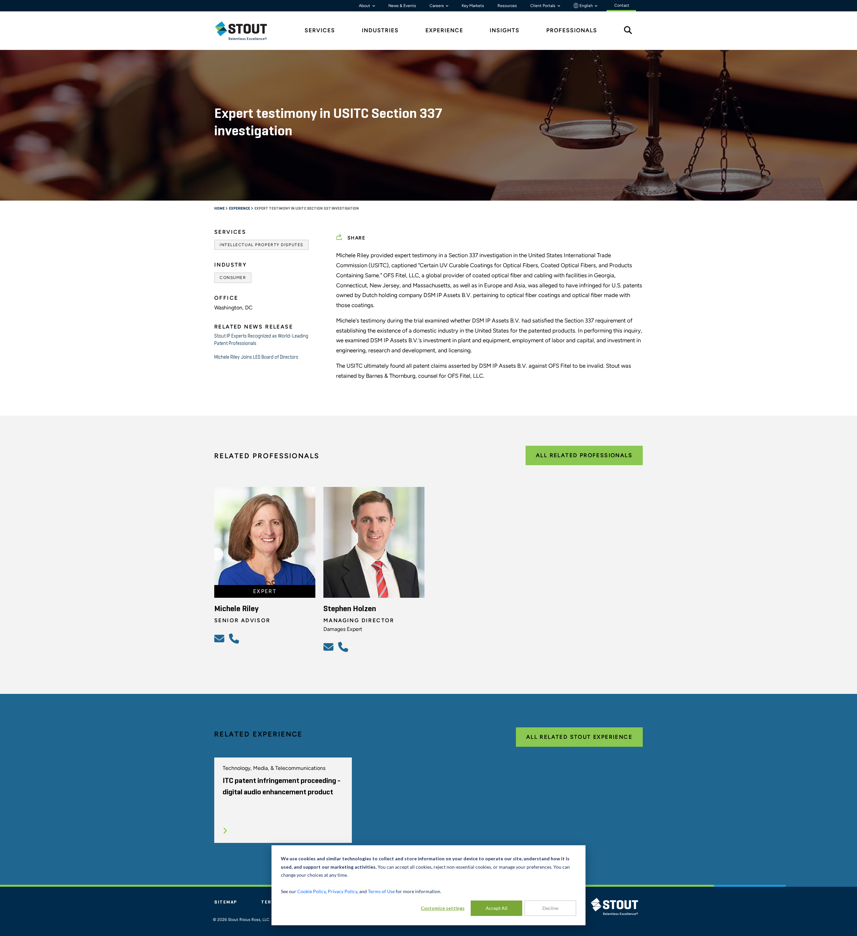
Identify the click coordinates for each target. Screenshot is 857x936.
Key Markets (473, 5)
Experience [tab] (444, 30)
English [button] (586, 5)
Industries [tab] (380, 30)
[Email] (220, 638)
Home (219, 209)
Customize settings (443, 908)
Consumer (233, 277)
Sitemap (225, 902)
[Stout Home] (246, 30)
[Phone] (235, 638)
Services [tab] (320, 30)
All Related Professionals (584, 455)
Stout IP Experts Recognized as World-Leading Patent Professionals (261, 340)
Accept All (497, 908)
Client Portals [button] (543, 5)
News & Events (402, 5)
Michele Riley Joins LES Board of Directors (256, 357)
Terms (270, 902)
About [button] (365, 5)
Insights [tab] (505, 30)
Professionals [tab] (571, 30)
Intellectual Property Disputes (261, 244)
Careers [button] (437, 5)
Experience (240, 209)
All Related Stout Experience (579, 737)
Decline (550, 908)
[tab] (246, 30)
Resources (507, 5)
